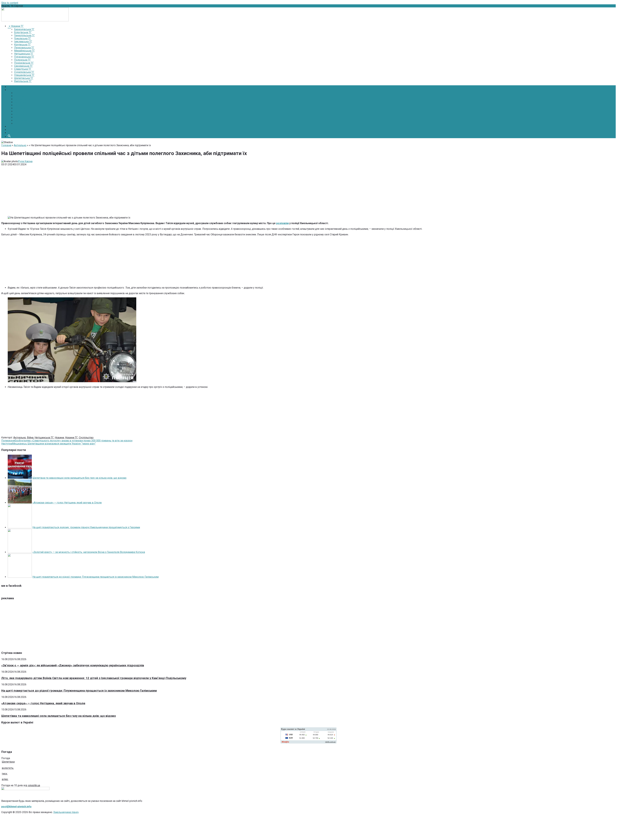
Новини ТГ (71, 437)
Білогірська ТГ (23, 32)
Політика (19, 92)
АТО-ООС (19, 123)
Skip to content (9, 2)
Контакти (13, 132)
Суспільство (21, 114)
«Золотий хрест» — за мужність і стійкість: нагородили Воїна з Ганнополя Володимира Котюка (88, 552)
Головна (13, 86)
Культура (19, 108)
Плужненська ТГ (24, 56)
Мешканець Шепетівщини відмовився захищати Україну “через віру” (48, 443)
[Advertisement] (308, 191)
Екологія (19, 111)
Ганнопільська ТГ (24, 35)
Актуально (20, 145)
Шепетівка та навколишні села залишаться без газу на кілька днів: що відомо (79, 477)
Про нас (12, 129)
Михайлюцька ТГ (24, 50)
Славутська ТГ (22, 69)
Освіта (18, 105)
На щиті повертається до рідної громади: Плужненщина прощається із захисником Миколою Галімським (95, 576)
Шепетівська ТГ (23, 78)
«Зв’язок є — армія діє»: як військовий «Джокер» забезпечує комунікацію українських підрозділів (72, 665)
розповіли (282, 223)
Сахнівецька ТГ (23, 65)
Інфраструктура (23, 99)
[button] (9, 136)
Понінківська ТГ (24, 62)
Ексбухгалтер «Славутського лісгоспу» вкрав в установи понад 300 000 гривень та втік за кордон (66, 440)
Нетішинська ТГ (23, 53)
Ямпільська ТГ (23, 81)
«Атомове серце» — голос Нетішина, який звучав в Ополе (67, 502)
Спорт (17, 117)
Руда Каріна (25, 161)
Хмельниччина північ (66, 812)
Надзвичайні (21, 120)
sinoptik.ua (34, 785)
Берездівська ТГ (24, 29)
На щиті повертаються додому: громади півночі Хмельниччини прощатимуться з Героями (86, 527)
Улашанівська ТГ (24, 75)
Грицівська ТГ (22, 38)
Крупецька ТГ (22, 44)
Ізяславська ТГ (23, 41)
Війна (30, 437)
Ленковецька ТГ (24, 47)
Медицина (20, 102)
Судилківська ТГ (24, 72)
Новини (12, 89)
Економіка (20, 96)
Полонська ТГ (22, 59)
